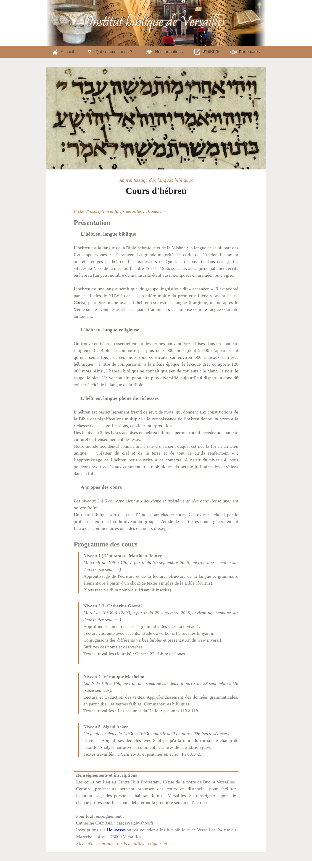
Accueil (67, 51)
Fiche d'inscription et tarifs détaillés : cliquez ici (119, 211)
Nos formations (169, 51)
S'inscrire (210, 51)
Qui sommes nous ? (113, 51)
